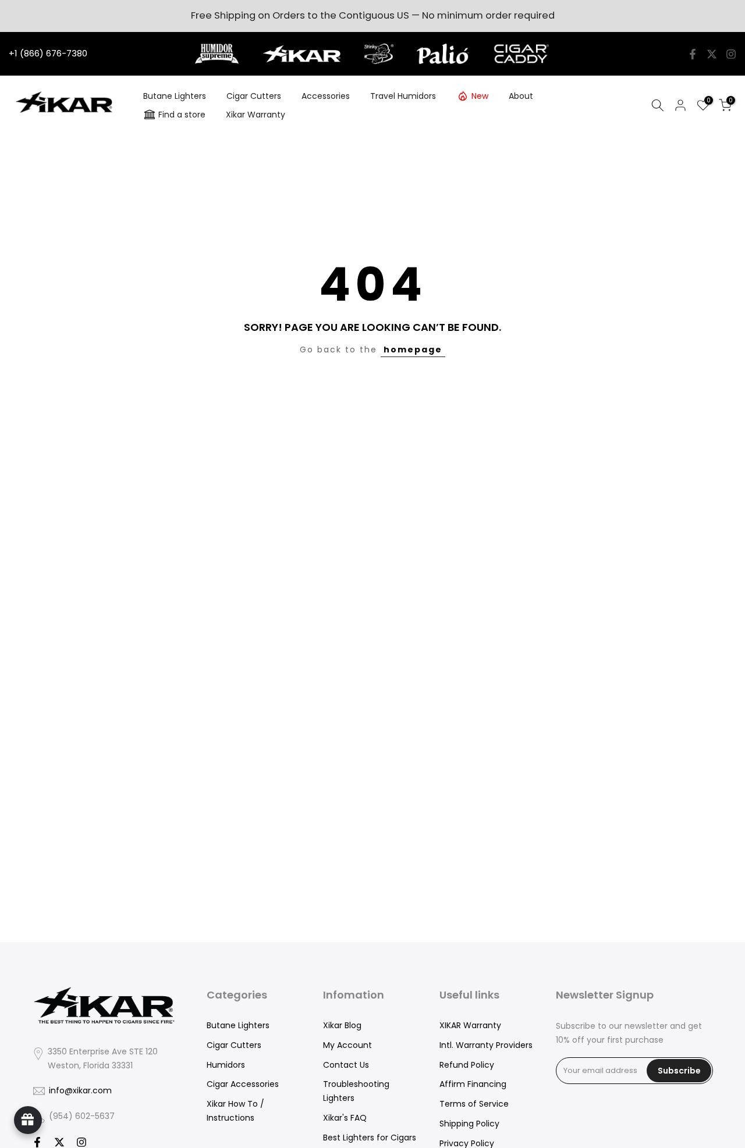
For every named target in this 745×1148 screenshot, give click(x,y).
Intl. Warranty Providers (486, 1045)
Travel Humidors (403, 96)
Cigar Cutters (253, 96)
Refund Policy (466, 1065)
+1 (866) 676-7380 (48, 53)
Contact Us (346, 1065)
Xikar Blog (342, 1025)
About (521, 96)
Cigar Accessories (243, 1084)
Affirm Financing (472, 1084)
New (479, 96)
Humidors (226, 1065)
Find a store (181, 114)
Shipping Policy (469, 1123)
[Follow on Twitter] (712, 54)
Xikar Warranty (255, 114)
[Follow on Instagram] (731, 54)
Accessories (325, 96)
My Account (347, 1045)
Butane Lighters (174, 96)
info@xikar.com (80, 1090)
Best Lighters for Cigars (369, 1137)
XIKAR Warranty (470, 1025)
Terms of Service (474, 1104)
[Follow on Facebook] (692, 54)
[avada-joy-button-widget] (28, 1120)
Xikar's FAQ (345, 1118)
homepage (413, 349)
